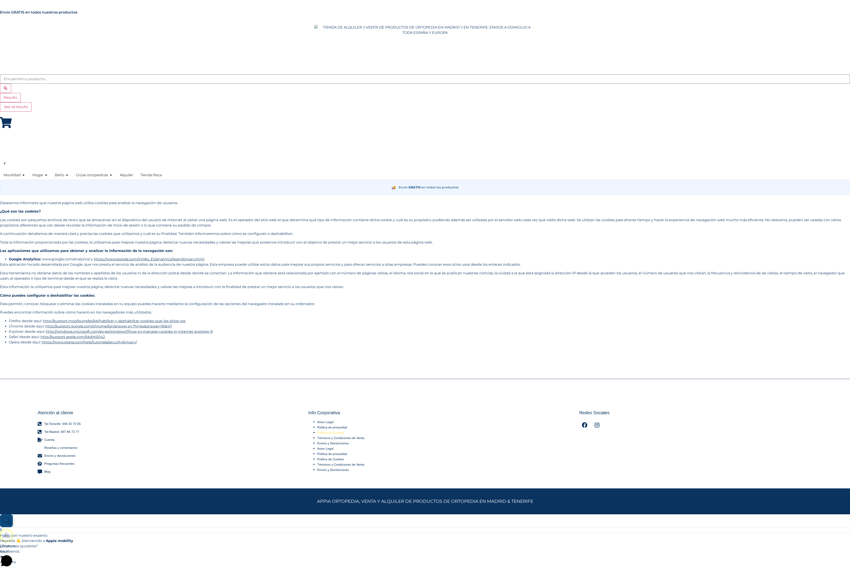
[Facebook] (584, 424)
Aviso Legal (325, 422)
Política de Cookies (330, 432)
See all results (16, 107)
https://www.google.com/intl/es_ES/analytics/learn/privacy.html (149, 259)
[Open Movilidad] (23, 175)
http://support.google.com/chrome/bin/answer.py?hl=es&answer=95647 (108, 326)
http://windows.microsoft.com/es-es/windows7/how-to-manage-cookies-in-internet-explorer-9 (129, 331)
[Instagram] (597, 424)
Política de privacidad (332, 427)
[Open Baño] (67, 175)
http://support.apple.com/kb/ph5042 (73, 337)
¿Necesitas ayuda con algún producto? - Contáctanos (76, 12)
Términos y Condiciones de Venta (340, 438)
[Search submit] (5, 88)
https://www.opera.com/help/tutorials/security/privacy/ (89, 342)
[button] (6, 520)
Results (10, 97)
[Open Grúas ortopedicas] (111, 175)
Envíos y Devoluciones (333, 443)
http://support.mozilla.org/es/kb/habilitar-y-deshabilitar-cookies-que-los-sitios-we (114, 321)
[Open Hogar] (46, 175)
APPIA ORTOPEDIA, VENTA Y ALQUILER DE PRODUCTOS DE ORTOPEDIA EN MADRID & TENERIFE (425, 501)
